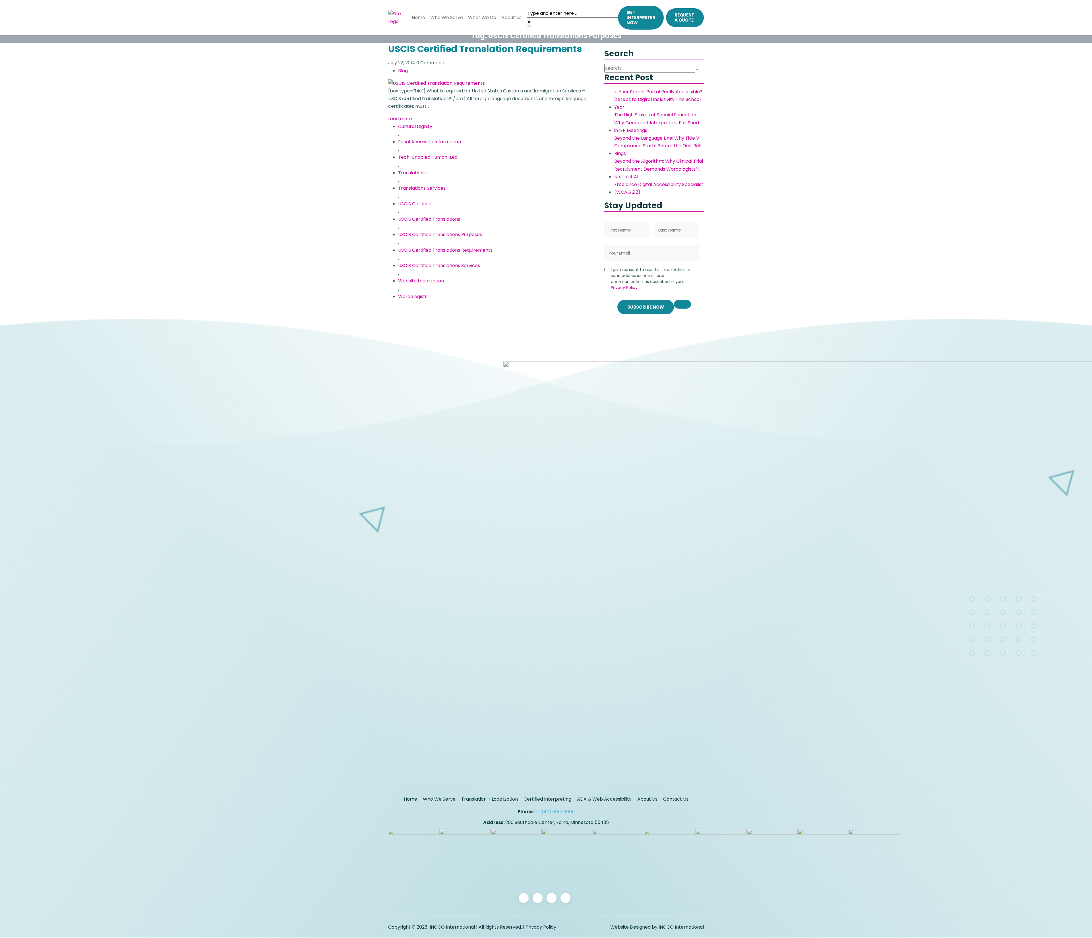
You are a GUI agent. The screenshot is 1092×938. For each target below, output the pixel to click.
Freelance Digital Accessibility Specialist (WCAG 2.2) (658, 188)
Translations (412, 173)
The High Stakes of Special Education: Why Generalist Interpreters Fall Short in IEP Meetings (657, 122)
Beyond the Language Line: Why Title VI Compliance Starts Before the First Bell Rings (657, 146)
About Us (511, 17)
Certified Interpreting (547, 799)
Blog (403, 70)
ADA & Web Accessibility (604, 799)
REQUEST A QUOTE (684, 17)
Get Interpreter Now (640, 17)
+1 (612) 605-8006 (555, 811)
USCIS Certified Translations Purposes (440, 234)
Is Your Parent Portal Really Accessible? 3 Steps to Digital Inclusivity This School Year (658, 99)
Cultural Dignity (415, 126)
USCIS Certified (414, 204)
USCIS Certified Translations (429, 219)
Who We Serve (446, 17)
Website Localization (421, 281)
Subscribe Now (645, 307)
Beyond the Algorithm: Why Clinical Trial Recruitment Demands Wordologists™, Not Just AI (658, 169)
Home (418, 17)
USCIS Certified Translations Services (439, 265)
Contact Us (675, 799)
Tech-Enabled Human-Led (428, 157)
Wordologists (412, 296)
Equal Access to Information (429, 142)
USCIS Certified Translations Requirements (445, 250)
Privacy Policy (624, 287)
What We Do (482, 17)
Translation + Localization (489, 799)
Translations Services (422, 188)
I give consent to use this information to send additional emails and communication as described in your (651, 278)
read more (400, 118)
